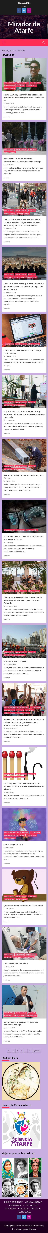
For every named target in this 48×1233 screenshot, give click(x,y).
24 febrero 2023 (11, 228)
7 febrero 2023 (10, 420)
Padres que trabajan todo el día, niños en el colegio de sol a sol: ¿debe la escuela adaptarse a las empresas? (24, 722)
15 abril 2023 (10, 103)
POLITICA (31, 210)
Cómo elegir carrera (13, 844)
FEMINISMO (20, 954)
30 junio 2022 (10, 792)
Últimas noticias (9, 88)
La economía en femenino (16, 963)
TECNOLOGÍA (31, 85)
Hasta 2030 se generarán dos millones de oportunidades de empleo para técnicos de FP (24, 97)
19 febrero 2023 (11, 292)
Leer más (7, 117)
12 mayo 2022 (10, 908)
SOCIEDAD (20, 85)
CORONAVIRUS (30, 1205)
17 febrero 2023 (11, 356)
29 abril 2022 (10, 967)
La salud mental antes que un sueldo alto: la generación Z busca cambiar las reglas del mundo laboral (24, 286)
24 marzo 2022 (10, 1028)
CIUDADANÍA (35, 83)
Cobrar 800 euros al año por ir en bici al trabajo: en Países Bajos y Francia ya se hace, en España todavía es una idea (22, 222)
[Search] (43, 42)
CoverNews (17, 1229)
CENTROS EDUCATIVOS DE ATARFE (16, 83)
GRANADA (23, 1208)
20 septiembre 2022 (12, 728)
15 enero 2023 (10, 481)
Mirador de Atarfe (24, 27)
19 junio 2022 (10, 847)
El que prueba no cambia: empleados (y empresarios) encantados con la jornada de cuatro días (24, 414)
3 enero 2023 (10, 542)
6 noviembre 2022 (11, 664)
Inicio (24, 6)
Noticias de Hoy (9, 85)
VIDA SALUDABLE (23, 213)
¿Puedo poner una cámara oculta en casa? (23, 905)
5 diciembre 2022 (11, 606)
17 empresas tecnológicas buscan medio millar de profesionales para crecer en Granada (23, 600)
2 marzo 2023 (10, 164)
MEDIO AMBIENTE (13, 1202)
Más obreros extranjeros (16, 661)
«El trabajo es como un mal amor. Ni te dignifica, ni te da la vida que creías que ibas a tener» (24, 786)
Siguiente (37, 1051)
